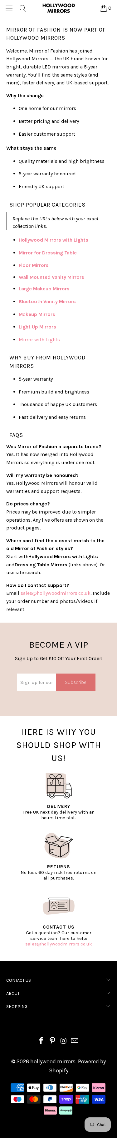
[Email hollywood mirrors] (75, 1041)
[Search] (22, 8)
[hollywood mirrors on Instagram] (64, 1041)
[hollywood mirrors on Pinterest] (52, 1041)
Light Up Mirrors (37, 327)
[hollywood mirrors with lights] (89, 240)
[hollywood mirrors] (58, 8)
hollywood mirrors (53, 1061)
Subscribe (75, 682)
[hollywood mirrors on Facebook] (41, 1041)
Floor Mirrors (34, 265)
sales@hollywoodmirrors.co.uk (58, 944)
